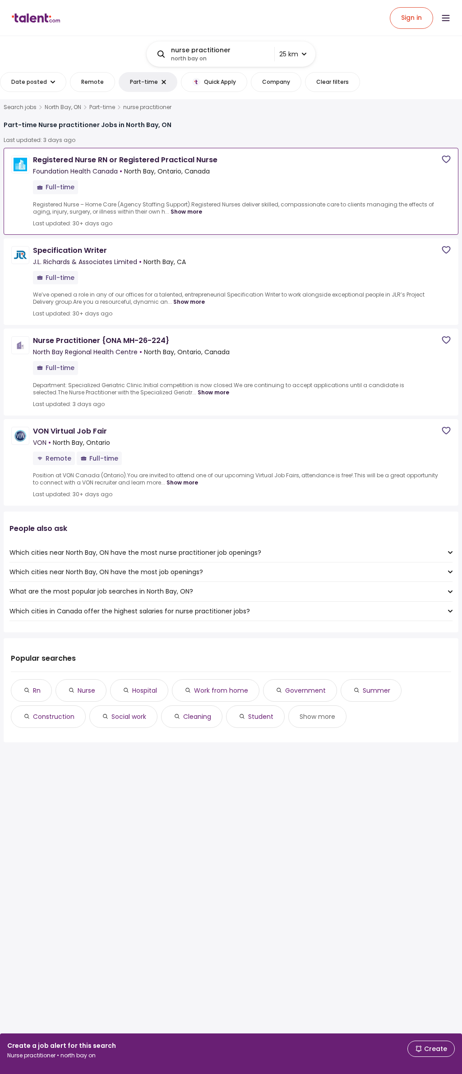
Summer (376, 690)
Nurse (86, 690)
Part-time (102, 107)
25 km (288, 54)
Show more (186, 211)
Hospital (144, 690)
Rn (37, 690)
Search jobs (20, 107)
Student (260, 716)
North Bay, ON (63, 107)
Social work (128, 716)
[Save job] (446, 159)
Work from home (221, 690)
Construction (53, 716)
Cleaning (197, 716)
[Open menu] (445, 18)
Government (305, 690)
